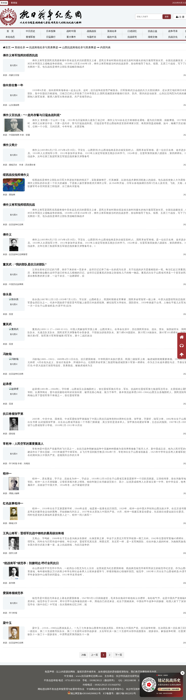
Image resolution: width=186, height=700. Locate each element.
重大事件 (71, 37)
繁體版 (14, 3)
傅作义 (7, 234)
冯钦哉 (7, 354)
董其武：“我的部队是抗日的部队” (24, 264)
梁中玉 (7, 622)
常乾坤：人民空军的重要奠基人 (23, 443)
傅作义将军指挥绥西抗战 (19, 204)
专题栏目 (91, 37)
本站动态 (10, 37)
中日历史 (30, 31)
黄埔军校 (30, 37)
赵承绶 (7, 383)
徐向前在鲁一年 (13, 85)
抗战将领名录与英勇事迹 (43, 47)
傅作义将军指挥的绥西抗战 (20, 55)
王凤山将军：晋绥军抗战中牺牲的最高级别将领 (33, 533)
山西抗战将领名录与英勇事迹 (79, 47)
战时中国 (71, 31)
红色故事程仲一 (13, 503)
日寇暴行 (51, 37)
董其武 (7, 324)
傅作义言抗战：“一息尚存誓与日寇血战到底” (32, 115)
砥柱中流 (112, 37)
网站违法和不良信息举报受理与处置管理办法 (61, 689)
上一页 (94, 655)
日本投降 (51, 31)
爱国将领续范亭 (13, 593)
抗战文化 (173, 37)
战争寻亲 (173, 31)
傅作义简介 (10, 144)
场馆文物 (152, 37)
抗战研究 (132, 37)
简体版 (4, 3)
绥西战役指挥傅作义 (16, 174)
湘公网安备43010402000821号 (85, 693)
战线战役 (91, 31)
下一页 (118, 655)
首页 (8, 47)
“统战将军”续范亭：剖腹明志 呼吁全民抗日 (31, 563)
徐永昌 (7, 294)
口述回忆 (132, 31)
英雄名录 (112, 31)
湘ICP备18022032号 (126, 693)
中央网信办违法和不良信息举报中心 (105, 689)
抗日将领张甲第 (13, 413)
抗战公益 (152, 31)
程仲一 (7, 473)
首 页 (10, 31)
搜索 (167, 17)
